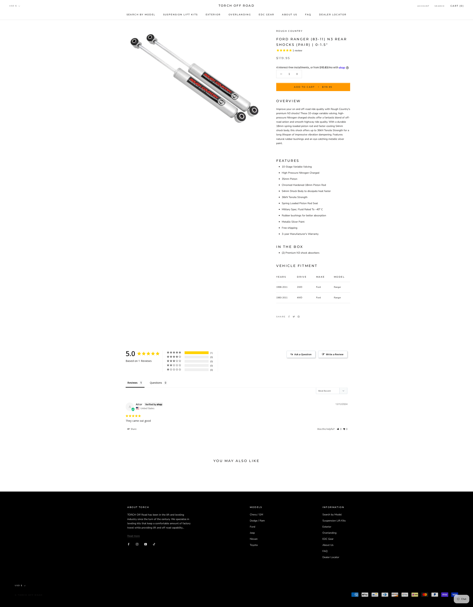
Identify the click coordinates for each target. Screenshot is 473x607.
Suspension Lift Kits (180, 14)
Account (423, 6)
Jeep (252, 533)
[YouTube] (145, 544)
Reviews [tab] (132, 382)
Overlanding (240, 14)
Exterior (213, 14)
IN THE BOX (289, 247)
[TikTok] (154, 544)
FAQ (308, 14)
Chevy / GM (256, 514)
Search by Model (141, 14)
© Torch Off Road (28, 595)
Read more (133, 536)
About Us (289, 14)
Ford (252, 526)
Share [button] (133, 429)
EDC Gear (266, 14)
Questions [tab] (156, 382)
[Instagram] (137, 544)
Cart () (457, 5)
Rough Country (289, 31)
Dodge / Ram (257, 520)
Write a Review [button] (334, 354)
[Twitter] (294, 317)
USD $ (13, 6)
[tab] (313, 247)
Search (440, 6)
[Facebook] (289, 317)
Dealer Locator (333, 14)
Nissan (254, 539)
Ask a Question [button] (303, 354)
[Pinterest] (298, 317)
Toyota (254, 545)
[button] (339, 429)
